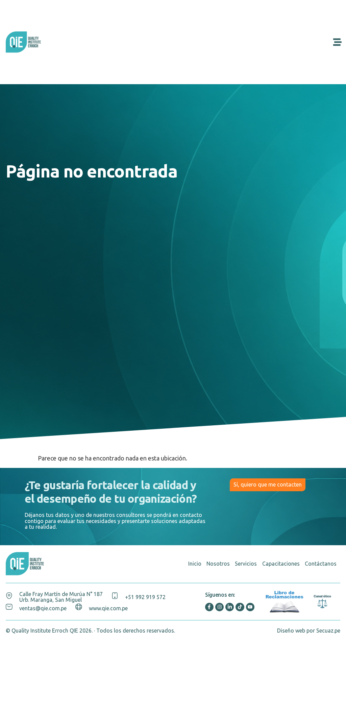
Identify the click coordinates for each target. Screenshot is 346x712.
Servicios (246, 564)
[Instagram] (219, 607)
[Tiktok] (240, 607)
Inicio (194, 564)
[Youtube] (250, 607)
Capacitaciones (281, 564)
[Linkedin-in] (229, 607)
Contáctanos (321, 564)
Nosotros (218, 564)
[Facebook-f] (209, 607)
